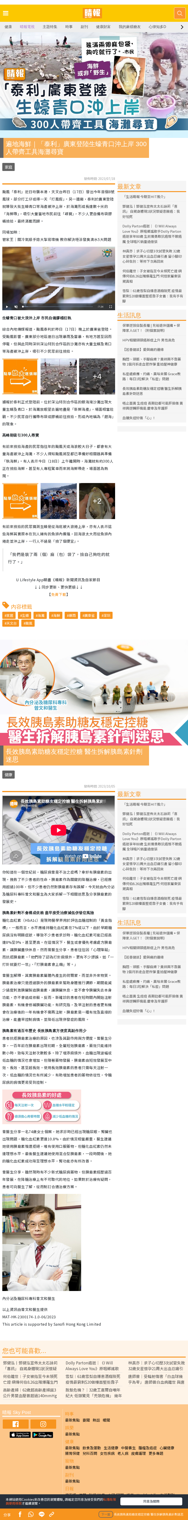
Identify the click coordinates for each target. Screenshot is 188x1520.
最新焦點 (72, 1420)
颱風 (28, 623)
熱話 (96, 1420)
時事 (69, 27)
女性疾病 (107, 1453)
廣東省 (89, 615)
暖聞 (106, 1420)
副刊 (84, 27)
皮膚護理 (138, 1453)
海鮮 (56, 615)
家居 (9, 615)
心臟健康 (167, 1447)
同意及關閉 (151, 1501)
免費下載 (58, 594)
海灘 (41, 615)
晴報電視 (27, 27)
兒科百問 (90, 1453)
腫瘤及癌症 (147, 1447)
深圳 (106, 615)
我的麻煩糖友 (130, 27)
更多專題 (156, 1453)
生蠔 (25, 615)
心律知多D (157, 27)
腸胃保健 (72, 1453)
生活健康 (111, 1447)
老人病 (122, 1453)
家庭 (8, 167)
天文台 (11, 623)
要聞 (86, 1420)
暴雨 (72, 615)
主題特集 (50, 27)
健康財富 (103, 27)
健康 (8, 27)
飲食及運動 (92, 1447)
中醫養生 (128, 1447)
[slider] (58, 306)
